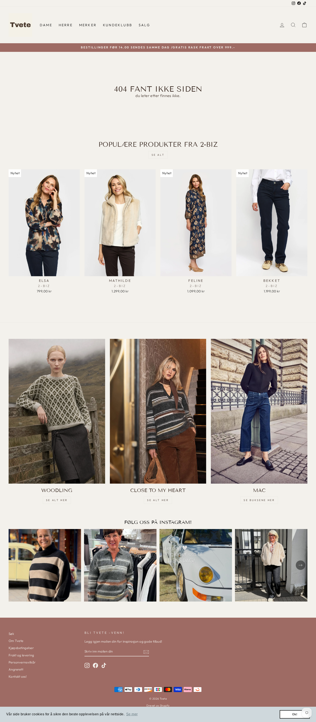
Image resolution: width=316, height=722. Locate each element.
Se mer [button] (132, 714)
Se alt (158, 154)
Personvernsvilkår (22, 662)
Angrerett (16, 669)
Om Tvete (16, 641)
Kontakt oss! (18, 676)
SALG (144, 25)
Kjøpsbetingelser (21, 648)
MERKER (88, 25)
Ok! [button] (295, 714)
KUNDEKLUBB (117, 25)
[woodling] (57, 411)
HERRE (66, 25)
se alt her (57, 500)
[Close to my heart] (158, 411)
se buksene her (259, 500)
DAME (46, 25)
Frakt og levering (21, 655)
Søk (11, 634)
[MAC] (259, 411)
